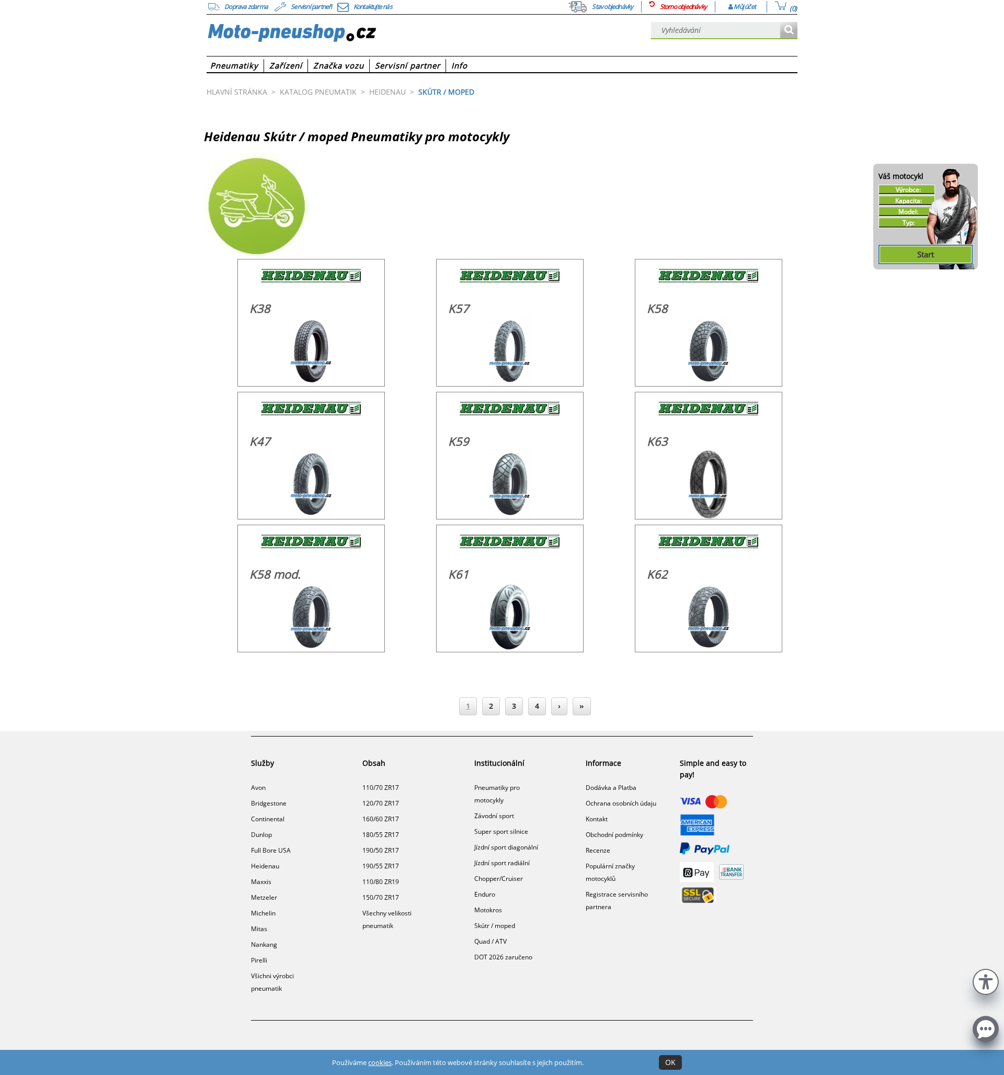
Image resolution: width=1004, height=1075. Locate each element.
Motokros (488, 910)
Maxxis (261, 881)
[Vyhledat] (788, 30)
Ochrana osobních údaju (621, 803)
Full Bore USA (271, 850)
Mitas (259, 928)
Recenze (598, 850)
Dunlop (261, 834)
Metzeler (264, 897)
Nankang (264, 944)
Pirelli (259, 960)
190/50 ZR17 (380, 850)
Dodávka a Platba (611, 787)
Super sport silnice (501, 831)
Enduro (484, 894)
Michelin (263, 913)
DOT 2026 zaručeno (503, 957)
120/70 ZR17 (380, 803)
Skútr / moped (494, 925)
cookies (380, 1062)
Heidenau (265, 866)
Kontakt (597, 818)
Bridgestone (269, 803)
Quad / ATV (490, 941)
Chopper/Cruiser (498, 878)
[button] (986, 981)
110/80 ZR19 (380, 881)
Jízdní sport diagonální (506, 847)
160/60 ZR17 (380, 818)
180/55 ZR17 (380, 834)
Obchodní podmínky (614, 834)
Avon (258, 787)
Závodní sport (494, 815)
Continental (267, 818)
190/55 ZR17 (380, 866)
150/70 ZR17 (380, 897)
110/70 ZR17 (380, 787)
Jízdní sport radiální (502, 862)
